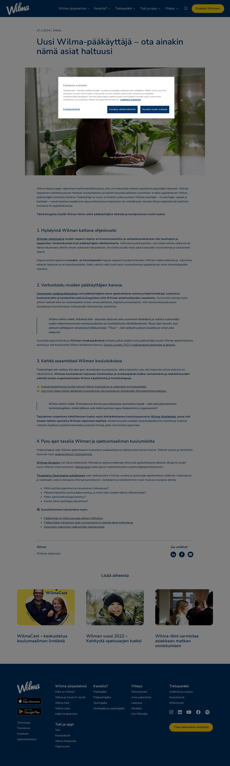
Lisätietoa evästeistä (130, 99)
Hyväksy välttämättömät (122, 109)
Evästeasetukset (71, 109)
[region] (116, 98)
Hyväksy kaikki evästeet (154, 109)
